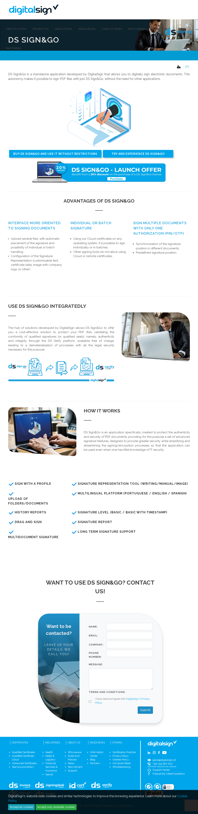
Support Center (161, 769)
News (71, 763)
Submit (145, 710)
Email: (93, 635)
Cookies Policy (121, 759)
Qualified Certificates (23, 752)
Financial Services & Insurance (51, 767)
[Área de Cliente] (178, 66)
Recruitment (75, 766)
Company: (96, 644)
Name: (93, 626)
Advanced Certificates (24, 763)
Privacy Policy (121, 755)
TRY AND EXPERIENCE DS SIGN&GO (138, 153)
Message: (96, 664)
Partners (95, 763)
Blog (92, 759)
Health (49, 752)
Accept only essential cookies (56, 807)
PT (187, 67)
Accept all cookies (21, 807)
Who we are (74, 752)
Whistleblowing (122, 766)
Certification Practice (124, 752)
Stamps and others (23, 766)
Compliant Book (122, 763)
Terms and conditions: (107, 692)
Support (72, 770)
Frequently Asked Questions (169, 773)
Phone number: (95, 655)
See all (49, 774)
